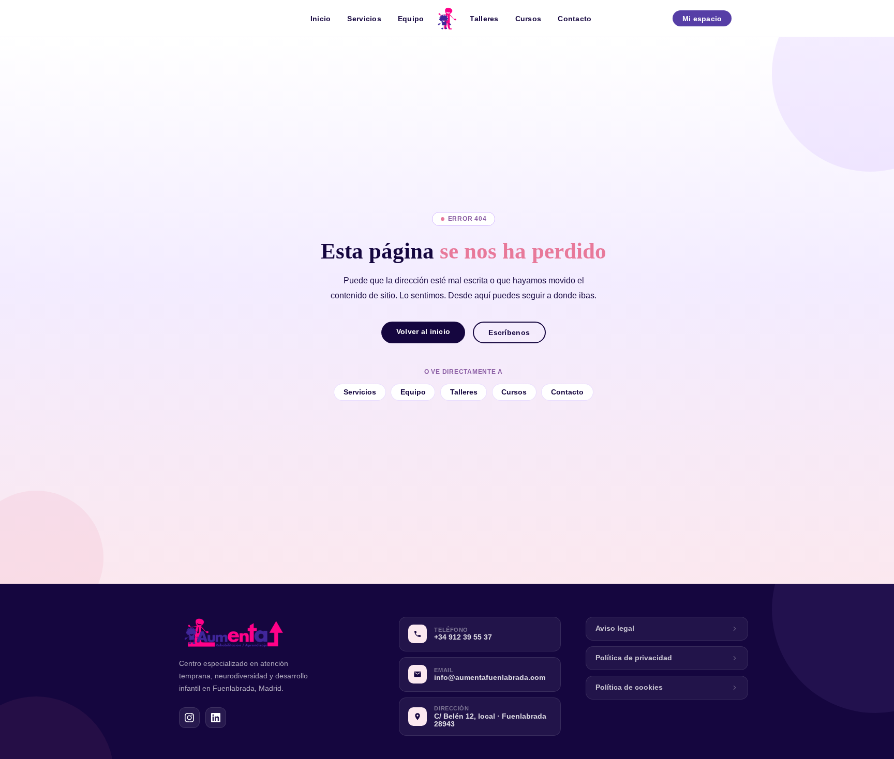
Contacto (574, 18)
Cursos (528, 18)
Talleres (484, 18)
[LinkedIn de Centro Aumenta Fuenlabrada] (215, 717)
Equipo (411, 18)
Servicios (364, 18)
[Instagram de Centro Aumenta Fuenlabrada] (189, 717)
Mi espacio (702, 18)
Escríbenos (509, 332)
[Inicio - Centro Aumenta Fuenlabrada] (447, 18)
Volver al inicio (423, 331)
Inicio (320, 18)
